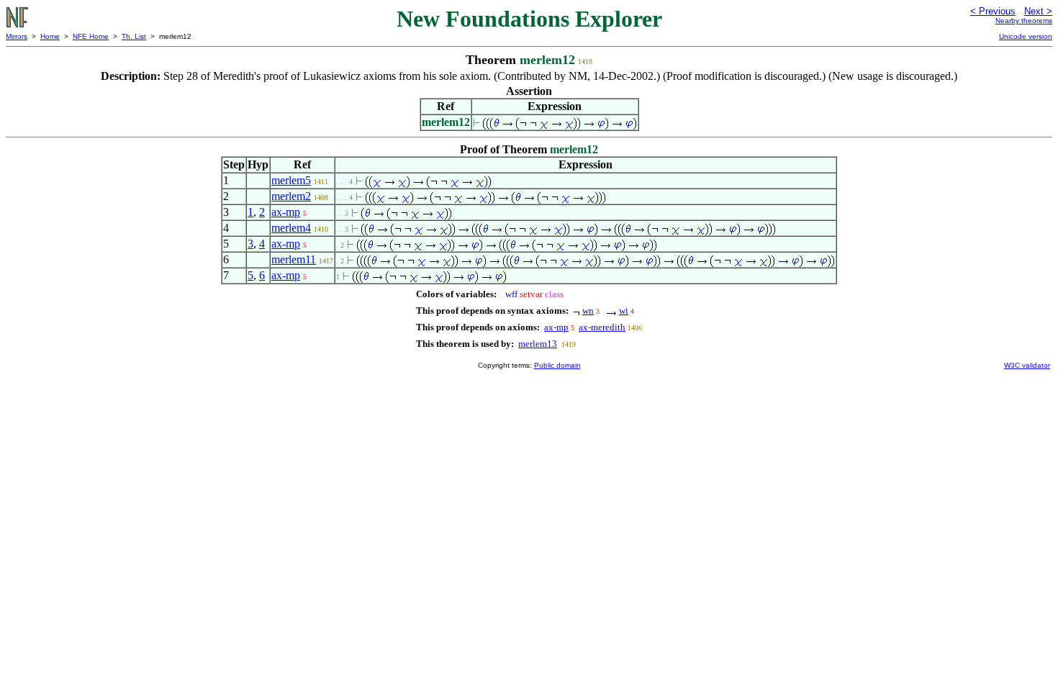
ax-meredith (602, 327)
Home (50, 36)
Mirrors (16, 36)
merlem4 (291, 228)
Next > (1038, 11)
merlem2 (291, 196)
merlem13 (537, 343)
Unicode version (1025, 36)
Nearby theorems (1023, 20)
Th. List (134, 36)
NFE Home (91, 36)
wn (588, 310)
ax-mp (285, 212)
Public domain (557, 365)
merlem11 (293, 259)
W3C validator (1027, 365)
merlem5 (291, 180)
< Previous (993, 11)
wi (623, 310)
